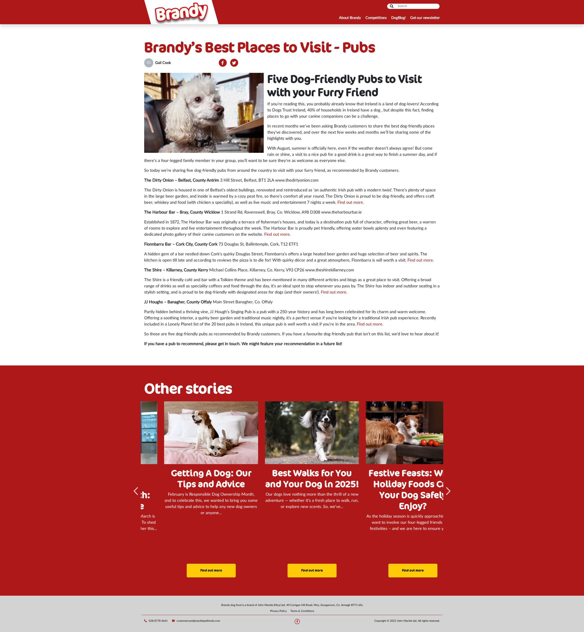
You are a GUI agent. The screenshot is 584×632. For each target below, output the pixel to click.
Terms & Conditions (302, 611)
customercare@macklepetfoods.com (198, 620)
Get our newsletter (425, 18)
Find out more (191, 570)
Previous (135, 491)
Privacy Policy (278, 611)
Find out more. (350, 203)
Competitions (376, 18)
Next (448, 491)
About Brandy (350, 18)
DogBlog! (398, 18)
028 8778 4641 (158, 620)
